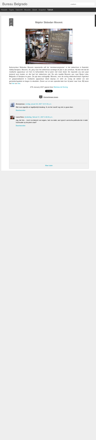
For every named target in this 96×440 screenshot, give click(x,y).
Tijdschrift (19, 9)
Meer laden (49, 165)
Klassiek (4, 9)
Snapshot (42, 9)
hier (13, 83)
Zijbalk (34, 9)
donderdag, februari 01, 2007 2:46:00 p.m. (38, 117)
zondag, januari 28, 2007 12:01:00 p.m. (38, 104)
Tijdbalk (50, 9)
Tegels (11, 9)
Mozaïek (27, 9)
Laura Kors (20, 117)
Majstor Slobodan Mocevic (49, 22)
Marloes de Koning (61, 87)
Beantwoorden (20, 110)
